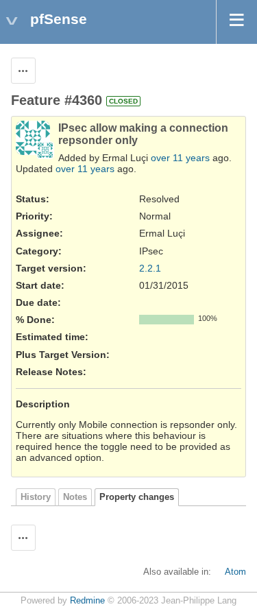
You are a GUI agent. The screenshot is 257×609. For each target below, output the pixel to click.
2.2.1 (150, 268)
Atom (235, 572)
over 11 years (180, 157)
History (36, 497)
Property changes (136, 497)
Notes (75, 497)
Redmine (87, 601)
